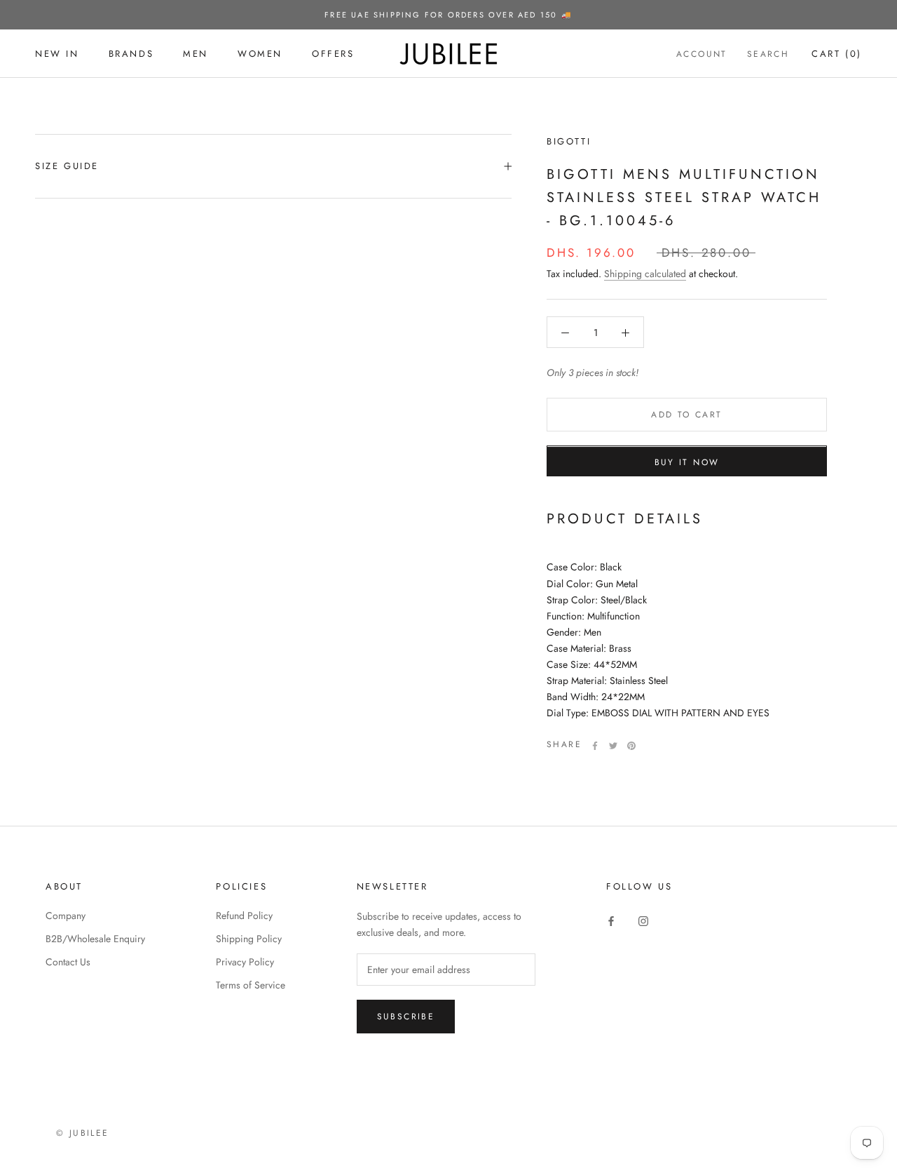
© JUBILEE (82, 1133)
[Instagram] (643, 921)
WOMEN (260, 53)
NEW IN (57, 53)
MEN (195, 53)
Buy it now (687, 463)
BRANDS (131, 53)
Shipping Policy (249, 939)
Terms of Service (250, 985)
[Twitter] (613, 746)
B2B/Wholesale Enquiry (95, 939)
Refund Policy (244, 916)
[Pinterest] (631, 746)
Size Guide (67, 166)
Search (768, 54)
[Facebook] (595, 746)
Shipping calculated (645, 274)
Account (701, 54)
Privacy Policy (245, 962)
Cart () (837, 53)
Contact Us (68, 962)
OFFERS (333, 53)
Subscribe (406, 1016)
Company (65, 916)
